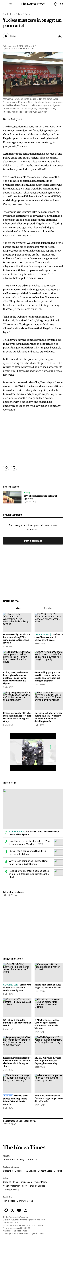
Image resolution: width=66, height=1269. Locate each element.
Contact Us (31, 1159)
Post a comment (33, 540)
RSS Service (30, 1171)
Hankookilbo (9, 1201)
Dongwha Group (25, 1201)
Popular (48, 608)
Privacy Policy (40, 1182)
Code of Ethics (10, 1182)
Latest (18, 608)
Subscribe (8, 1171)
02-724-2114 (12, 1223)
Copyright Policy (11, 1189)
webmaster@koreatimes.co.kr (32, 1220)
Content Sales (45, 1171)
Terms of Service (37, 1186)
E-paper (18, 1171)
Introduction (9, 1159)
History (20, 1159)
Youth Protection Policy (15, 1186)
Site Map (58, 1171)
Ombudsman (26, 1182)
